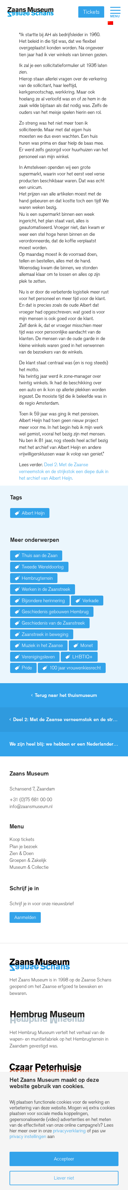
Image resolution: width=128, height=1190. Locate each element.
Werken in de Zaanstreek (46, 589)
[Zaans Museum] (30, 12)
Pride (27, 668)
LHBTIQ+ (82, 657)
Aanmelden (25, 917)
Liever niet (64, 1178)
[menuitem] (112, 12)
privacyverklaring (69, 1131)
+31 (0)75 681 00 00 (31, 799)
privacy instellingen (28, 1136)
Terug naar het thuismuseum (66, 695)
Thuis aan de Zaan (39, 555)
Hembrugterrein (37, 578)
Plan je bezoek (24, 846)
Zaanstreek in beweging (45, 634)
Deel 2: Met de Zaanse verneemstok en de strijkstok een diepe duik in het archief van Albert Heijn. (63, 471)
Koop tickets (22, 839)
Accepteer (64, 1159)
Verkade (90, 600)
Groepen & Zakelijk (28, 860)
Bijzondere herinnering (43, 600)
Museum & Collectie (29, 867)
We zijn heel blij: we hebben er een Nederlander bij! (65, 744)
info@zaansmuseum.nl (31, 806)
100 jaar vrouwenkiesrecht (75, 668)
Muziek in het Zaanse (42, 645)
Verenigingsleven (38, 657)
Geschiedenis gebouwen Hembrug (55, 611)
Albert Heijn (33, 513)
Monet (86, 645)
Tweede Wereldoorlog (43, 567)
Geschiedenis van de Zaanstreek (53, 623)
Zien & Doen (22, 853)
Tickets (91, 12)
